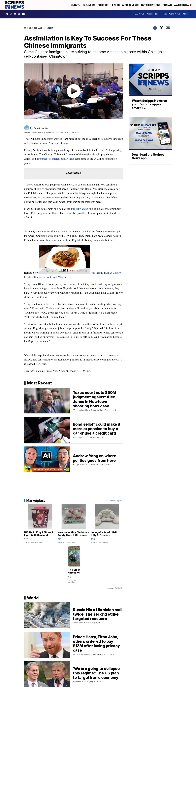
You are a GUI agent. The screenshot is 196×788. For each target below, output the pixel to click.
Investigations (151, 5)
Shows (167, 5)
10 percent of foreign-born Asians (55, 158)
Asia (50, 28)
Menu (74, 5)
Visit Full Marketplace (113, 501)
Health (115, 5)
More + (186, 13)
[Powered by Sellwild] (119, 588)
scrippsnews (7, 14)
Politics (103, 5)
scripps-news (15, 14)
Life (156, 13)
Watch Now (182, 5)
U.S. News (89, 5)
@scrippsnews (24, 14)
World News (130, 5)
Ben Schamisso (41, 128)
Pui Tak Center (79, 208)
